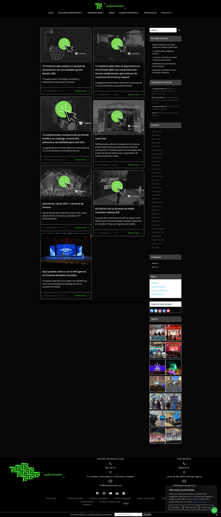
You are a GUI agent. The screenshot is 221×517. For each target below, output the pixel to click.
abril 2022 (155, 199)
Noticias (155, 263)
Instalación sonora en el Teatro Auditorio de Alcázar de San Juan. (164, 91)
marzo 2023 (156, 184)
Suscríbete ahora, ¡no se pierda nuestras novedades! (91, 514)
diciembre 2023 (157, 176)
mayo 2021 (156, 214)
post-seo (155, 267)
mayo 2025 (156, 161)
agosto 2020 (156, 244)
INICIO (51, 13)
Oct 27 (115, 94)
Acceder (155, 283)
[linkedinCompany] (164, 311)
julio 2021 (155, 210)
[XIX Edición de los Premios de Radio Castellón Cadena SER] (118, 187)
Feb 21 (62, 227)
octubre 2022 (157, 191)
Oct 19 (62, 296)
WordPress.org (157, 294)
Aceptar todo (206, 507)
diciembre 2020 (157, 229)
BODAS (112, 13)
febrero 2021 (156, 221)
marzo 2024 (156, 169)
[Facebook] (152, 311)
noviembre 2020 (158, 232)
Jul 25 (115, 165)
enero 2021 (156, 225)
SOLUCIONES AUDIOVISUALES (69, 13)
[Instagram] (160, 311)
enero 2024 (156, 172)
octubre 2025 (157, 157)
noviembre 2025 (158, 154)
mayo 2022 (156, 195)
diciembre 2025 (157, 150)
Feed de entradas (158, 287)
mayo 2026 (156, 143)
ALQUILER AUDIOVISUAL (128, 13)
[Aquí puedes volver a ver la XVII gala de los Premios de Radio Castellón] (66, 250)
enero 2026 (156, 146)
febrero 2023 (156, 187)
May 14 (63, 160)
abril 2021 (155, 217)
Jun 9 (62, 91)
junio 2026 (156, 139)
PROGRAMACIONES (95, 13)
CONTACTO (165, 13)
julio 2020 (155, 247)
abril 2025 (155, 165)
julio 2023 (155, 180)
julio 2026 (155, 135)
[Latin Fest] (118, 117)
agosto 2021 (156, 206)
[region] (191, 499)
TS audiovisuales (51, 91)
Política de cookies (200, 502)
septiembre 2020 (158, 240)
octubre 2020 (157, 236)
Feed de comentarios (160, 290)
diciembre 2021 (157, 202)
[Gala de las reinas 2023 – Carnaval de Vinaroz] (66, 182)
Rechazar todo (190, 507)
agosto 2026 (156, 131)
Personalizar (175, 507)
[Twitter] (156, 311)
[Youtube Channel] (168, 311)
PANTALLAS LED (150, 13)
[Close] (214, 488)
